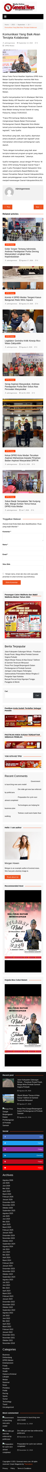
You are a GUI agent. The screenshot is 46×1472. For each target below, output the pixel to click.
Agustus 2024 (8, 1246)
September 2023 (9, 1277)
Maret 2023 (7, 1293)
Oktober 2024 (8, 1241)
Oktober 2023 (8, 1274)
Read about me (13, 877)
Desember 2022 (9, 1302)
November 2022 (9, 1304)
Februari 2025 (8, 1230)
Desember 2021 (9, 1335)
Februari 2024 (8, 1263)
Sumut (5, 1399)
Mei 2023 (6, 1288)
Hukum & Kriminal (9, 1374)
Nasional (6, 1382)
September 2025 (9, 1210)
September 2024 (9, 1244)
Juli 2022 (6, 1315)
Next (37, 207)
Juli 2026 (6, 1183)
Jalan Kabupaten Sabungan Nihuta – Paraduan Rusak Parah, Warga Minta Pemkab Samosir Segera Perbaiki (23, 654)
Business (6, 1355)
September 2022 (9, 1310)
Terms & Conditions (24, 1468)
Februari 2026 (8, 1197)
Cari (6, 691)
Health (5, 1371)
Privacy (5, 1468)
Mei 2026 (6, 1188)
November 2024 (9, 1238)
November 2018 (9, 1343)
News (5, 1385)
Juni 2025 (6, 1219)
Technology (7, 1402)
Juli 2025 (6, 1216)
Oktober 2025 (8, 1208)
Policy (13, 1468)
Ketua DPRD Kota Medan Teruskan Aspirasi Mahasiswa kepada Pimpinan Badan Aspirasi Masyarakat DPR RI (23, 458)
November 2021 (9, 1338)
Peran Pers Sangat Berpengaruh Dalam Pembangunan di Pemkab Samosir (29, 1111)
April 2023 (6, 1291)
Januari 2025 (8, 1233)
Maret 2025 (7, 1227)
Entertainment (8, 1363)
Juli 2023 (6, 1282)
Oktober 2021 (8, 1340)
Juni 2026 (6, 1186)
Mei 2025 (6, 1222)
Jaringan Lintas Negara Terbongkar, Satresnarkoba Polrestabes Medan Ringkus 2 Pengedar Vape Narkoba (22, 673)
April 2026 (6, 1191)
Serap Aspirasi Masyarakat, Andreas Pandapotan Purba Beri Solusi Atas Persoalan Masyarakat (22, 386)
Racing (5, 1393)
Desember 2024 (9, 1235)
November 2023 (9, 1271)
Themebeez (28, 1464)
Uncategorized (8, 1407)
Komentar (7, 532)
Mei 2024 (6, 1255)
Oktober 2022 (8, 1307)
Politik (5, 1390)
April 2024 (6, 1257)
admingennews (10, 43)
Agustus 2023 (8, 1280)
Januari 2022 (8, 1332)
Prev (8, 207)
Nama (5, 544)
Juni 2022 (6, 1318)
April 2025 (6, 1224)
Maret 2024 (7, 1260)
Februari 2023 (8, 1296)
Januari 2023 (8, 1299)
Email (5, 554)
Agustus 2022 (8, 1313)
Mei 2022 (6, 1321)
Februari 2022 (8, 1329)
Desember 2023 (9, 1269)
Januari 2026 (8, 1199)
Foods (5, 1366)
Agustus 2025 (8, 1213)
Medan (5, 1379)
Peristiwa (6, 1388)
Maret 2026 (7, 1194)
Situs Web (6, 564)
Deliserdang (7, 1357)
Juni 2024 (6, 1252)
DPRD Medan (9, 46)
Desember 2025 (9, 1202)
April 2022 (6, 1324)
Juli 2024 (6, 1249)
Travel (5, 1404)
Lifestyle (6, 1377)
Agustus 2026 (8, 1180)
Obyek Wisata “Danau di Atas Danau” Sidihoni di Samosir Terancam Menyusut (28, 1097)
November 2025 (9, 1205)
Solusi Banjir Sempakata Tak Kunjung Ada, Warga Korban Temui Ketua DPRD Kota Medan (22, 504)
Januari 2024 (8, 1266)
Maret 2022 (7, 1326)
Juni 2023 (6, 1285)
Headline (6, 1368)
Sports (5, 1396)
